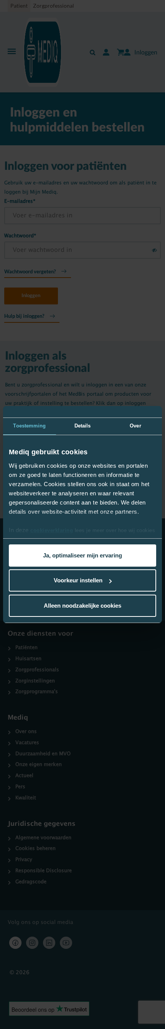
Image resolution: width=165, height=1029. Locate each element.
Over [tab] (135, 426)
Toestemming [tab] (29, 426)
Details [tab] (82, 426)
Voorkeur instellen (78, 580)
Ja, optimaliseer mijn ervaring (82, 555)
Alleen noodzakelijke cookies (82, 605)
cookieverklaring (51, 530)
